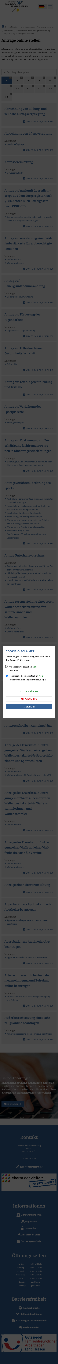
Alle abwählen (29, 699)
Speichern (29, 706)
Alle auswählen (29, 691)
